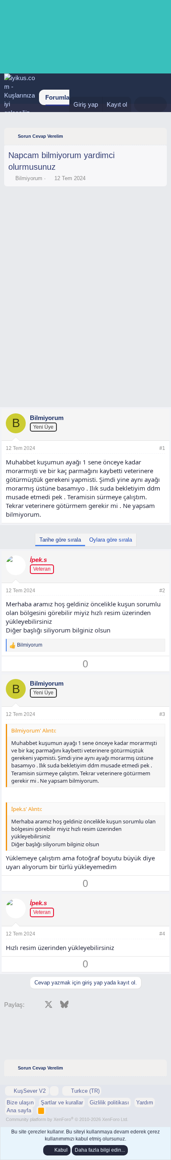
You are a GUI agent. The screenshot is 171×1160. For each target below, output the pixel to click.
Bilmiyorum (28, 178)
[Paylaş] (151, 448)
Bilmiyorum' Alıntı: (33, 730)
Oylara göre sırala (110, 540)
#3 (162, 714)
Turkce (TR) (84, 1091)
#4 (162, 934)
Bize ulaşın (20, 1102)
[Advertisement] (85, 213)
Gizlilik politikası (109, 1102)
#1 (162, 448)
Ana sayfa (19, 1110)
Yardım (144, 1102)
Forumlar (58, 97)
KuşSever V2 (29, 1091)
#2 (162, 590)
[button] (54, 1091)
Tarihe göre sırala (60, 540)
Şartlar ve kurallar (62, 1102)
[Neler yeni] (142, 104)
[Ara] (159, 104)
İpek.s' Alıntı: (26, 809)
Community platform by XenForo (67, 1119)
